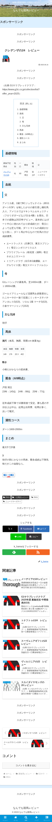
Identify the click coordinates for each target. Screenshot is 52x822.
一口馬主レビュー (21, 497)
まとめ (22, 142)
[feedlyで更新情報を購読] (14, 552)
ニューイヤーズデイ (13, 502)
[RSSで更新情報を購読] (38, 552)
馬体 (21, 130)
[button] (34, 537)
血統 (21, 113)
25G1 (7, 497)
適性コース (24, 138)
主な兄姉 (26, 126)
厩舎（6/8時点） (27, 134)
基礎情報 (23, 109)
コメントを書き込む (26, 765)
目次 (22, 103)
